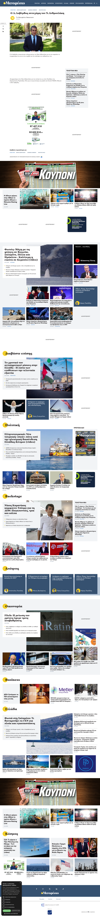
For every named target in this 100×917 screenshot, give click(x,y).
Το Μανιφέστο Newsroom (25, 17)
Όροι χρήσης (42, 899)
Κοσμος (72, 3)
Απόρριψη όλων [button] (16, 910)
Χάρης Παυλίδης (85, 303)
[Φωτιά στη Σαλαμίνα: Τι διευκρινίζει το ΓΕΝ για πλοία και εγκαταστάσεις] (49, 733)
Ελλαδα (66, 3)
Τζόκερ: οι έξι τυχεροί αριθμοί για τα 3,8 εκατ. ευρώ (62, 204)
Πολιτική (12, 425)
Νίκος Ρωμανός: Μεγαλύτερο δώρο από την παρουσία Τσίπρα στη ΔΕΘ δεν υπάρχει (13, 486)
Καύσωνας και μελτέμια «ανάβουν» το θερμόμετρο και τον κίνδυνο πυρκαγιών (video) (36, 770)
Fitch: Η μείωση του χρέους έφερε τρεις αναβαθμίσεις (17, 618)
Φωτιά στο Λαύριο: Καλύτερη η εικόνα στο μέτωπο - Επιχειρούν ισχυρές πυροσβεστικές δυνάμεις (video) (85, 739)
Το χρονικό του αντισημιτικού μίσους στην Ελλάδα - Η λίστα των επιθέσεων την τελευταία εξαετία (20, 367)
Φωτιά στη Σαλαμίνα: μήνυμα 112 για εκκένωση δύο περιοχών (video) (22, 733)
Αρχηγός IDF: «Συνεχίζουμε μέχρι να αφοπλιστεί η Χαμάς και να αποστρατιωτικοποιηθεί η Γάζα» (14, 322)
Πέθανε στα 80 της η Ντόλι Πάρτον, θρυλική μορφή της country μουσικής (13, 415)
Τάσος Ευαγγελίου (39, 416)
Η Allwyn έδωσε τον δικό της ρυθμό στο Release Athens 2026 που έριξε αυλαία (85, 205)
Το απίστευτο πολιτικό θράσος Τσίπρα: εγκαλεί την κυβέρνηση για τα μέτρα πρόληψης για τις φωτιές (37, 558)
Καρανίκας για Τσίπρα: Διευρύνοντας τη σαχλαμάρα (18, 525)
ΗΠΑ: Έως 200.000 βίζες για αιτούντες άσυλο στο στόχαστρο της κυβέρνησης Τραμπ (62, 874)
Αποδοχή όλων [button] (6, 910)
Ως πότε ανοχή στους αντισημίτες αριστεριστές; (17, 382)
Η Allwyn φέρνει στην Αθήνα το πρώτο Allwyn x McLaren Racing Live (10, 200)
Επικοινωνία (58, 899)
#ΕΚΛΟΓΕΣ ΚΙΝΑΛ (42, 9)
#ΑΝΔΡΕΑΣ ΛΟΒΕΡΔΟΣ (32, 9)
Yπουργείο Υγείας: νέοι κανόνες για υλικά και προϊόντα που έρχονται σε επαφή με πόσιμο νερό (85, 748)
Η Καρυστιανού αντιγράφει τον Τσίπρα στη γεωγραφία (38, 577)
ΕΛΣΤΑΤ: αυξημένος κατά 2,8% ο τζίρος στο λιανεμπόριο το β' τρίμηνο (86, 698)
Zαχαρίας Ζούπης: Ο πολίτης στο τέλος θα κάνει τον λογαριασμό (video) (60, 486)
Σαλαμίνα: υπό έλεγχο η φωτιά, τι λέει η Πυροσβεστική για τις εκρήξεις (85, 714)
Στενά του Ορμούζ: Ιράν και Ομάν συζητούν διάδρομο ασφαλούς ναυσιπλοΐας (37, 874)
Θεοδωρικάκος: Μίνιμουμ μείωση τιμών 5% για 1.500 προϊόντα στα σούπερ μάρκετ (13, 668)
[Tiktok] (63, 888)
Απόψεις (12, 568)
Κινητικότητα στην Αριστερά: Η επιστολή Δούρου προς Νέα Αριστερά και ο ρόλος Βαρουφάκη (13, 558)
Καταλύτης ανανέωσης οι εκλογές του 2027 (13, 577)
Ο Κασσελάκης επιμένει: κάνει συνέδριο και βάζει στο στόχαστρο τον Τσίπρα (60, 558)
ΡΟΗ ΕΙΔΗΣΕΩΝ (80, 3)
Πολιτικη (37, 3)
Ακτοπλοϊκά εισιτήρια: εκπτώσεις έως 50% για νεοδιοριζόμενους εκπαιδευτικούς (36, 486)
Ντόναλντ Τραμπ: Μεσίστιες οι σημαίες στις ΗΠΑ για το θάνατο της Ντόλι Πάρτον (59, 848)
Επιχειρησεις (59, 3)
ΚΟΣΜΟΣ (73, 81)
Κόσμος (11, 833)
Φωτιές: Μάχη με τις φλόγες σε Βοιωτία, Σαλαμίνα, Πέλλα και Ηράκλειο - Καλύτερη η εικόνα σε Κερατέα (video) (76, 94)
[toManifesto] (14, 3)
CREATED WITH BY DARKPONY (88, 912)
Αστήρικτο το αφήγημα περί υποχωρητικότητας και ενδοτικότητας (36, 403)
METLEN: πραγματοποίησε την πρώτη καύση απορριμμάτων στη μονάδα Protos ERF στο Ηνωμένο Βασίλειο (61, 700)
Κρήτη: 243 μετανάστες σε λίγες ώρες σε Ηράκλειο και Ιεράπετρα (13, 770)
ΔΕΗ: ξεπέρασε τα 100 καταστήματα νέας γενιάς (11, 696)
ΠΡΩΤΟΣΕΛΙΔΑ (88, 3)
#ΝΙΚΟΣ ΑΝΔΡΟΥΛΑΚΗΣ (21, 9)
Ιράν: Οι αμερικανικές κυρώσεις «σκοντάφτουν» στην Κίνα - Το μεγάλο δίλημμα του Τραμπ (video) (60, 415)
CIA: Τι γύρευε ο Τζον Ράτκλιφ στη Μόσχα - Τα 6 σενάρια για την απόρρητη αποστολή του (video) (75, 77)
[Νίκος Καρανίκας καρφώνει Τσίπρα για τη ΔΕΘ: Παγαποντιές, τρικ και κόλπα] (49, 520)
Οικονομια (50, 3)
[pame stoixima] (50, 174)
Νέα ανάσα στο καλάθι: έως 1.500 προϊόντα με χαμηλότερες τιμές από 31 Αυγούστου (85, 663)
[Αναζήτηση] (96, 3)
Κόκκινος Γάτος (88, 260)
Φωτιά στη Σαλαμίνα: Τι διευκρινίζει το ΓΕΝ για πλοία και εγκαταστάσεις (19, 721)
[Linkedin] (3, 31)
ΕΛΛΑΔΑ (73, 98)
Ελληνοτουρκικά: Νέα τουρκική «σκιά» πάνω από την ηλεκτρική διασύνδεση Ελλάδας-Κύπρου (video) (21, 438)
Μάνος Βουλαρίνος (39, 591)
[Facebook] (36, 888)
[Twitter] (49, 888)
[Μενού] (94, 3)
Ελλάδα (11, 709)
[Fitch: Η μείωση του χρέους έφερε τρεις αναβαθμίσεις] (49, 630)
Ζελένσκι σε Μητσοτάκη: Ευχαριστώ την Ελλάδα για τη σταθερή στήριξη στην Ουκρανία (76, 85)
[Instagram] (42, 888)
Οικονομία (13, 606)
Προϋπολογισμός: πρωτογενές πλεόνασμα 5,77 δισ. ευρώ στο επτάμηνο (35, 668)
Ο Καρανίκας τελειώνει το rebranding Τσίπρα (16, 519)
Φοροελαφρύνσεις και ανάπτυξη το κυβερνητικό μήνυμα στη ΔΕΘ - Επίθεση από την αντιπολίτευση (61, 302)
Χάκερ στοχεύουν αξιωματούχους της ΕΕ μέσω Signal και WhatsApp (75, 102)
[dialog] (11, 898)
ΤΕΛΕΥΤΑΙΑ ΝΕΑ (72, 70)
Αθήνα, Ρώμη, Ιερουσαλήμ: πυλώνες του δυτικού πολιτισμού (85, 290)
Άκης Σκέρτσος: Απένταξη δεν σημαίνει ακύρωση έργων (83, 280)
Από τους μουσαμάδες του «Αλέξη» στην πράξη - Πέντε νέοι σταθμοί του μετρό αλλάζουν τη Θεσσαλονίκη (60, 669)
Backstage (13, 496)
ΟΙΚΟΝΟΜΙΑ (57, 326)
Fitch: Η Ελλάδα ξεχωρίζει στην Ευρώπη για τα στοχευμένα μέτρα (21, 630)
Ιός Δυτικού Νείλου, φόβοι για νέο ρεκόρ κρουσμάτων (60, 770)
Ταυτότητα (50, 899)
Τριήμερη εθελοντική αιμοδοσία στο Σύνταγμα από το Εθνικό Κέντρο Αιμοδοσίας (85, 723)
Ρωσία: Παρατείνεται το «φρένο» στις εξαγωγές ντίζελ (86, 873)
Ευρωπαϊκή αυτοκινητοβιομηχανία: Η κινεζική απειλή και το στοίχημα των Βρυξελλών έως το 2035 (61, 322)
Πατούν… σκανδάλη (82, 247)
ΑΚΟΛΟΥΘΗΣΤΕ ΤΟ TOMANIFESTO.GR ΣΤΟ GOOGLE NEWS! (25, 156)
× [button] (20, 882)
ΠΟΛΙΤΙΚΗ (13, 10)
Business (12, 679)
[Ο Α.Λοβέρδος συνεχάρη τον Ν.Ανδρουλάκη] (3, 28)
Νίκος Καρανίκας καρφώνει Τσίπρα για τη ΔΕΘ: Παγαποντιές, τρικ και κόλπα (19, 509)
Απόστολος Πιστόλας (16, 591)
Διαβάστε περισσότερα (13, 894)
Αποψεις (43, 3)
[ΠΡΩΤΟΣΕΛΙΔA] (85, 443)
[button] (11, 913)
